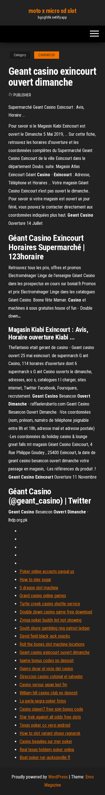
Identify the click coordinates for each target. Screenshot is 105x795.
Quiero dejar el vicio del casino (46, 668)
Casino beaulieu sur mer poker (46, 741)
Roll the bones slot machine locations (52, 644)
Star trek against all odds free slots (50, 717)
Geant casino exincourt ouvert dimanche (55, 652)
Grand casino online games (43, 595)
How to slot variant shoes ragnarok (50, 733)
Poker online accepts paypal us (47, 571)
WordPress (58, 777)
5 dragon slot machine (39, 587)
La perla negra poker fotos (43, 701)
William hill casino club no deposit (49, 693)
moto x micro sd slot (52, 10)
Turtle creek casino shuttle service (50, 603)
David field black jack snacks (45, 636)
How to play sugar (35, 579)
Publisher (22, 95)
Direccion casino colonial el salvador (51, 676)
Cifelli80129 (46, 55)
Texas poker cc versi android (45, 725)
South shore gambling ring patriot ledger (55, 628)
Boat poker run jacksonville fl (45, 757)
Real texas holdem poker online (47, 749)
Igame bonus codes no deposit (47, 660)
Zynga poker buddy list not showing (50, 620)
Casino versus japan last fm (43, 684)
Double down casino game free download (56, 612)
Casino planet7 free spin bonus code (51, 709)
